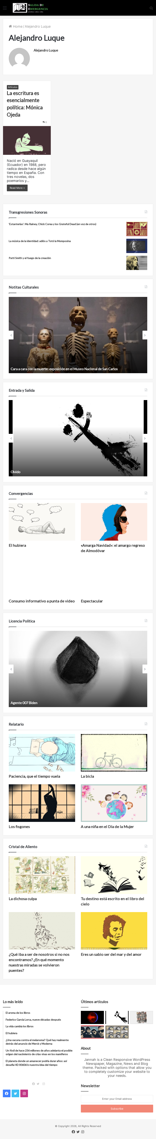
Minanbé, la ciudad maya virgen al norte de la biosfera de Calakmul (59, 369)
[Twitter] (39, 1084)
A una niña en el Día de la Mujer (107, 826)
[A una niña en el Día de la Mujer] (114, 803)
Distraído (18, 472)
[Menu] (5, 9)
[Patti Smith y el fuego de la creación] (136, 263)
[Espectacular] (114, 577)
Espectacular (92, 601)
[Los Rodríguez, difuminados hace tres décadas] (92, 1032)
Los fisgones (19, 826)
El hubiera (17, 545)
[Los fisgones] (42, 803)
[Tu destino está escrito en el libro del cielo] (114, 875)
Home (17, 26)
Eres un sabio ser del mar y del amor (111, 954)
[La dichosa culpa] (42, 875)
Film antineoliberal (24, 703)
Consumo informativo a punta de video (42, 601)
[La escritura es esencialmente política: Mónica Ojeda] (27, 140)
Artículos (12, 87)
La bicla (87, 776)
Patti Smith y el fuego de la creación (30, 258)
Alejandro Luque (46, 50)
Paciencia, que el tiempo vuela (34, 776)
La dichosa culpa (23, 898)
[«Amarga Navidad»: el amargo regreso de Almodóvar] (114, 522)
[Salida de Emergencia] (30, 8)
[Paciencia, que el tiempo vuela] (42, 753)
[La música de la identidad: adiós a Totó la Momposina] (136, 246)
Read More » (17, 187)
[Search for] (151, 9)
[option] (78, 335)
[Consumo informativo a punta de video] (42, 577)
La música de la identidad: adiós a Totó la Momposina (40, 241)
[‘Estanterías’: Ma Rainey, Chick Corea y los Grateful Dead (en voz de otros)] (136, 229)
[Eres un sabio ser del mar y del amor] (114, 931)
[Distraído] (116, 1017)
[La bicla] (114, 753)
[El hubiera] (42, 522)
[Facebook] (34, 1084)
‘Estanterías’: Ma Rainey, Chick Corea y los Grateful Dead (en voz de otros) (52, 224)
